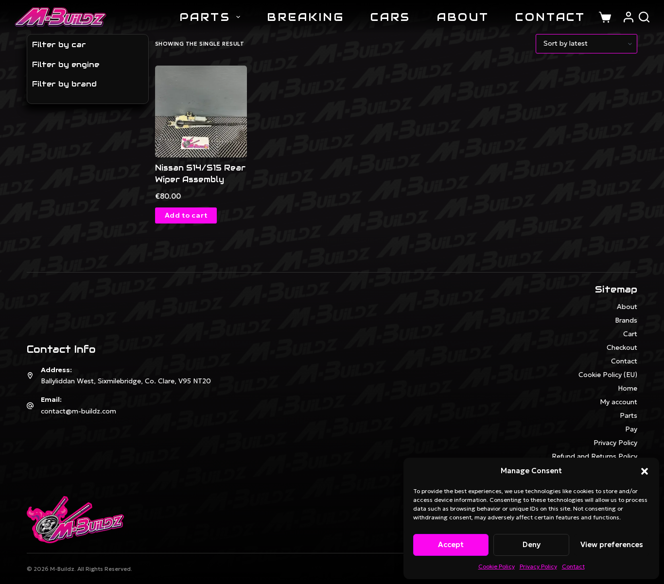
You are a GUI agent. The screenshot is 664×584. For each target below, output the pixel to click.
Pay (631, 429)
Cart (630, 333)
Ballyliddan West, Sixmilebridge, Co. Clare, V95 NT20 (126, 381)
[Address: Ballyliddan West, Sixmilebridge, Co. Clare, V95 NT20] (30, 375)
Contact (573, 566)
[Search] (644, 17)
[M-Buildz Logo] (60, 17)
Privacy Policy (538, 566)
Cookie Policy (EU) (607, 374)
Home (627, 388)
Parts (205, 17)
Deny (532, 544)
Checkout (622, 347)
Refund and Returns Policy (594, 456)
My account (618, 401)
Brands (626, 320)
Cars (390, 17)
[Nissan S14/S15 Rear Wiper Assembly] (201, 111)
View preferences (611, 544)
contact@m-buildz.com (78, 411)
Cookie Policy (496, 566)
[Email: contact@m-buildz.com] (30, 405)
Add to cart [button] (186, 215)
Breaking (305, 17)
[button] (644, 471)
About (463, 17)
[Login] (628, 17)
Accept (451, 544)
